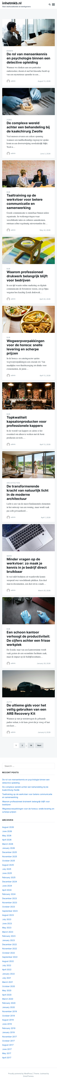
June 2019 (7, 1024)
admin (13, 81)
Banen (10, 51)
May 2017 (6, 1053)
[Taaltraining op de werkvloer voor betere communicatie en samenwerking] (28, 173)
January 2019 (8, 1032)
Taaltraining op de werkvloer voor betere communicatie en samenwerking (24, 201)
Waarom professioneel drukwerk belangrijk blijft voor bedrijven (27, 276)
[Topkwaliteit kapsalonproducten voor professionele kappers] (28, 395)
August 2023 (8, 915)
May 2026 (6, 835)
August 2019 (8, 1020)
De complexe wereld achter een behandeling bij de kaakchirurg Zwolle (28, 127)
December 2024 (9, 881)
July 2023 (6, 919)
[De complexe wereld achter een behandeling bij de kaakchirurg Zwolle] (28, 101)
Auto (9, 702)
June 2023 (7, 923)
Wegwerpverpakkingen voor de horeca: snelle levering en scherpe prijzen (25, 347)
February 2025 (8, 877)
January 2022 (8, 974)
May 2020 (6, 990)
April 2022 (6, 969)
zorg (9, 120)
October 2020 (8, 986)
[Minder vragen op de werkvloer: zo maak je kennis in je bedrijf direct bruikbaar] (28, 537)
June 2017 (7, 1049)
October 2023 (8, 906)
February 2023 (8, 936)
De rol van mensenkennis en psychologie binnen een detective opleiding (28, 58)
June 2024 (7, 886)
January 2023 (8, 940)
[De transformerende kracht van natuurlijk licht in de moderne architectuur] (28, 464)
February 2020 (8, 1003)
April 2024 (6, 890)
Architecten (13, 483)
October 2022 (8, 953)
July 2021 (6, 978)
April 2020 (6, 995)
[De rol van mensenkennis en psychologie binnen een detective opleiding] (28, 32)
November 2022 (9, 948)
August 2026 (8, 827)
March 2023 (7, 932)
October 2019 (8, 1015)
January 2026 (8, 848)
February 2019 (8, 1028)
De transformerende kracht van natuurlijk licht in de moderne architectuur (27, 492)
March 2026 (7, 844)
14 (31, 745)
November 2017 (9, 1036)
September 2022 (9, 957)
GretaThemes (28, 1076)
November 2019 (9, 1011)
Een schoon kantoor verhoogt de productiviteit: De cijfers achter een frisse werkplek (28, 638)
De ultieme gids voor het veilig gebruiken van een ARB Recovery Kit (26, 709)
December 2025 (9, 852)
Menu (53, 4)
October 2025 (8, 860)
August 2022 (8, 961)
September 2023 (10, 911)
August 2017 (8, 1045)
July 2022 (6, 965)
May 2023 (6, 927)
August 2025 (8, 865)
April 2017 (6, 1057)
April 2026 (6, 839)
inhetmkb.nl (12, 3)
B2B (8, 192)
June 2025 (7, 873)
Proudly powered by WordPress (20, 1073)
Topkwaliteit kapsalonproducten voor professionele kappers (26, 421)
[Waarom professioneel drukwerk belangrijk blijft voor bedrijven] (28, 250)
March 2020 (7, 999)
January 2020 (8, 1007)
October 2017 (8, 1041)
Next (39, 745)
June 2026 (7, 831)
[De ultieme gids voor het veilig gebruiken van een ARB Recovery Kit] (28, 683)
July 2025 (6, 869)
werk (9, 556)
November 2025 (9, 856)
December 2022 (9, 944)
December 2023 (9, 898)
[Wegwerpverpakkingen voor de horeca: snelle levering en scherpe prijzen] (28, 319)
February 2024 (8, 894)
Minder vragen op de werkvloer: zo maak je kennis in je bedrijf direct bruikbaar (27, 565)
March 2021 (7, 982)
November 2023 (9, 902)
